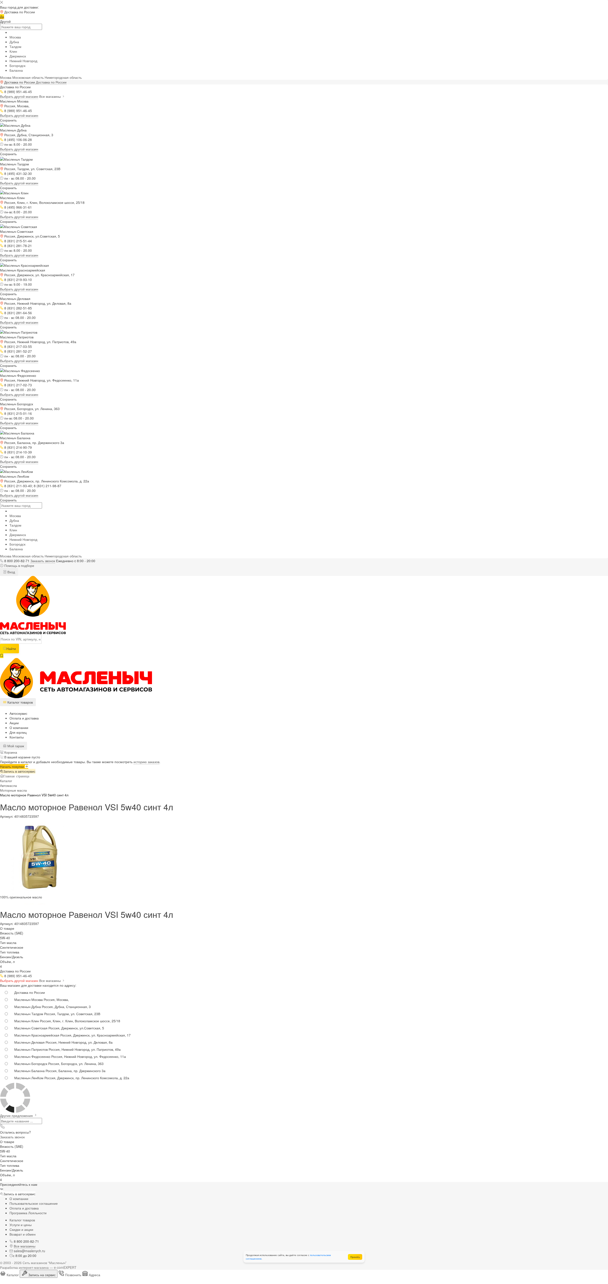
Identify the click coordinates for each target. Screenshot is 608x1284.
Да (2, 16)
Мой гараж (15, 745)
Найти (11, 648)
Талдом (15, 46)
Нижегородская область (63, 77)
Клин (13, 51)
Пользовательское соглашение (34, 1203)
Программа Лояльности (28, 1212)
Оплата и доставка (24, 718)
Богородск (17, 65)
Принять (355, 1257)
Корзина (10, 752)
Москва (15, 37)
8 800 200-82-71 (16, 560)
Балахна (16, 70)
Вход (10, 572)
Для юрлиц (18, 732)
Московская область (28, 77)
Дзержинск (18, 56)
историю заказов (146, 761)
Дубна (14, 41)
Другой (5, 21)
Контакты (17, 737)
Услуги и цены (21, 1224)
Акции (14, 722)
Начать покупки (12, 766)
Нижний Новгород (23, 60)
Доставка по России (51, 82)
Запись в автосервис (19, 771)
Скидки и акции (21, 1229)
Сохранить (8, 120)
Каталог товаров (22, 1220)
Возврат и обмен (23, 1234)
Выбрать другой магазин (19, 96)
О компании (19, 727)
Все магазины (50, 96)
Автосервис (18, 713)
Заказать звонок (42, 560)
